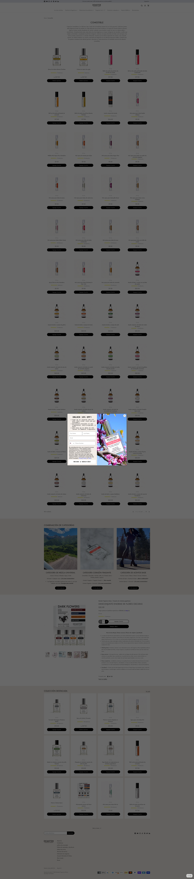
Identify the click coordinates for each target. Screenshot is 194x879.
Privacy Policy (83, 458)
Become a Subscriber (82, 462)
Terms (89, 458)
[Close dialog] (124, 415)
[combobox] (72, 443)
